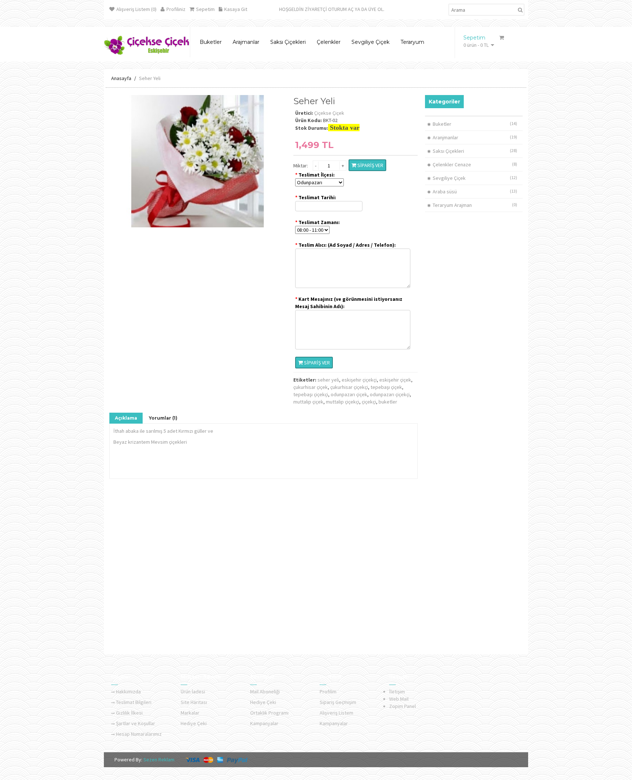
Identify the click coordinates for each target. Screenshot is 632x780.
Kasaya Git (235, 9)
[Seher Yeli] (197, 161)
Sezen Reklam (158, 759)
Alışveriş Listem (336, 712)
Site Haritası (194, 702)
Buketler (442, 124)
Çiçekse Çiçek (329, 113)
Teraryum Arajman (452, 205)
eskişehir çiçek (395, 379)
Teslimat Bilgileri (133, 702)
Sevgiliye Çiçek (449, 178)
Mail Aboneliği (265, 691)
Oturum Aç (341, 9)
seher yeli (328, 379)
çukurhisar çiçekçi (349, 387)
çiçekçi (369, 401)
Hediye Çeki (194, 723)
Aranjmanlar (445, 137)
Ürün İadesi (193, 691)
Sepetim (205, 9)
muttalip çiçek (308, 401)
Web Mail (399, 699)
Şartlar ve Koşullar (135, 723)
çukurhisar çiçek (310, 387)
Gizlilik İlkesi (129, 712)
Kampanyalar (264, 723)
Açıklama (126, 418)
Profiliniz (175, 9)
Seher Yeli (150, 78)
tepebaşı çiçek (386, 387)
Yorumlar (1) (163, 418)
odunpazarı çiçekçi (390, 394)
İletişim (397, 691)
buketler (388, 401)
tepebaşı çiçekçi (310, 394)
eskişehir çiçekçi (359, 379)
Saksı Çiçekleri (448, 151)
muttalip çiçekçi (342, 401)
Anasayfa (121, 78)
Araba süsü (445, 191)
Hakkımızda (128, 691)
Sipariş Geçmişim (338, 702)
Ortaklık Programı (269, 712)
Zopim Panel (402, 706)
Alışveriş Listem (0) (136, 9)
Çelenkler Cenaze (452, 164)
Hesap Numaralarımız (139, 734)
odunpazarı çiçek (349, 394)
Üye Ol (375, 9)
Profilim (328, 691)
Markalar (190, 712)
